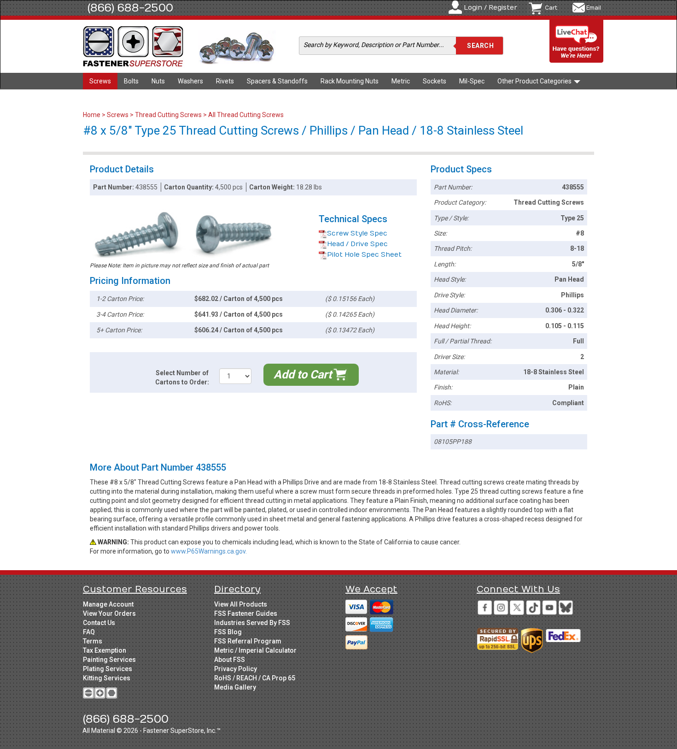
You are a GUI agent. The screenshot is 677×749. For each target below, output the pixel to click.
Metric (400, 81)
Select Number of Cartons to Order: (182, 377)
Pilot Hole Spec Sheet (364, 255)
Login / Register (490, 8)
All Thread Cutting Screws (246, 114)
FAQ (89, 632)
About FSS (229, 659)
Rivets (225, 81)
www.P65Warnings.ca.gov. (209, 551)
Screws (100, 81)
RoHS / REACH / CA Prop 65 (254, 678)
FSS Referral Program (247, 641)
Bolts (131, 81)
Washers (190, 81)
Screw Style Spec (357, 233)
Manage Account (108, 604)
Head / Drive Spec (357, 244)
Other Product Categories (535, 81)
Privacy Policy (235, 668)
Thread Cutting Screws (168, 114)
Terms (92, 641)
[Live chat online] (576, 41)
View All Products (240, 604)
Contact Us (99, 622)
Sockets (434, 81)
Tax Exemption (104, 650)
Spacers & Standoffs (277, 81)
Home (92, 114)
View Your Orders (109, 613)
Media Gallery (235, 687)
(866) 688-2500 (130, 7)
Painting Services (109, 659)
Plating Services (107, 668)
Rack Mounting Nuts (350, 81)
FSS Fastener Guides (245, 613)
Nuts (158, 81)
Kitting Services (106, 678)
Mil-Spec (471, 81)
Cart (551, 8)
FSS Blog (228, 632)
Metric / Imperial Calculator (255, 650)
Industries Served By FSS (252, 622)
